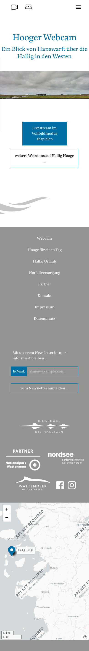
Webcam (44, 238)
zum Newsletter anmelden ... (44, 388)
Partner (44, 284)
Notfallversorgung (44, 273)
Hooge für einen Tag (45, 250)
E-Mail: (19, 371)
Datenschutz (44, 319)
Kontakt (45, 296)
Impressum (45, 307)
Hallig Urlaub (44, 261)
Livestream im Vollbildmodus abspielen (44, 133)
